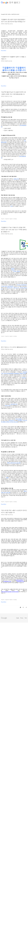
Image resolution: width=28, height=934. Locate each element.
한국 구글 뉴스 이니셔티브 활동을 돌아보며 (13, 347)
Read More (3, 50)
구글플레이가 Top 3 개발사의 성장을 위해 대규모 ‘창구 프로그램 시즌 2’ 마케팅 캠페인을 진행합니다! (14, 229)
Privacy (21, 617)
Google (17, 617)
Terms (26, 617)
